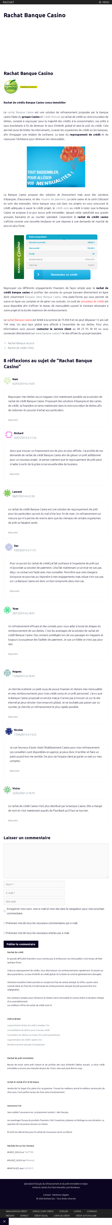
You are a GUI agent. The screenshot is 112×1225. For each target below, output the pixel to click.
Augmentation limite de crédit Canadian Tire (28, 1025)
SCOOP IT (29, 1168)
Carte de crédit (62, 1216)
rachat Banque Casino (21, 112)
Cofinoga (92, 1211)
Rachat (8, 2)
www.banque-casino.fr (49, 333)
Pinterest (30, 1160)
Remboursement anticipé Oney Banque (26, 1044)
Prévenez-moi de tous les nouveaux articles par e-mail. (38, 932)
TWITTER (28, 1152)
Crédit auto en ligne (86, 1216)
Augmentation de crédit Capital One (24, 1039)
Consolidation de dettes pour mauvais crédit (28, 1030)
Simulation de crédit (16, 1211)
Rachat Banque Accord (21, 343)
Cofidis (77, 1211)
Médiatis (10, 1216)
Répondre (13, 420)
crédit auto (62, 208)
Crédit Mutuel (51, 116)
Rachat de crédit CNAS (21, 347)
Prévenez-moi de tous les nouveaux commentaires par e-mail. (42, 923)
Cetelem (63, 1211)
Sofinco (24, 1216)
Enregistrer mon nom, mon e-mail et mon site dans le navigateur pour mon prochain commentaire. (55, 911)
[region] (28, 43)
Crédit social (41, 1216)
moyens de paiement (53, 199)
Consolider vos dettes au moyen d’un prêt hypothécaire (33, 1035)
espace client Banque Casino (44, 296)
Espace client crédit (43, 1211)
